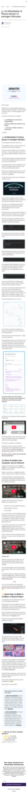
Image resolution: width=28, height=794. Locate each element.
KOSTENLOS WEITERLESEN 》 (14, 784)
